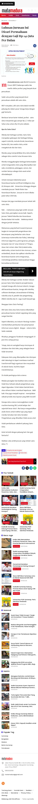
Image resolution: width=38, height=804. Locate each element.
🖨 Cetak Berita (7, 4)
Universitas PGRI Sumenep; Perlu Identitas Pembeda (27, 529)
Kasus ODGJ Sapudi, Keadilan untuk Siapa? (23, 724)
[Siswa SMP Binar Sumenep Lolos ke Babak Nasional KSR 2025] (28, 500)
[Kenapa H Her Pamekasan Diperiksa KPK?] (5, 636)
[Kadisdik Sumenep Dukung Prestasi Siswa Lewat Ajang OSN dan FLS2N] (10, 519)
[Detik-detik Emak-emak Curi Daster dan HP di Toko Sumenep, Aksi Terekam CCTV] (5, 706)
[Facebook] (23, 468)
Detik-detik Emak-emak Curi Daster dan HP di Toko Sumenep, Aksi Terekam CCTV (23, 705)
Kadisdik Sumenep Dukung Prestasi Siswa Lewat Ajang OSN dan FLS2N (9, 529)
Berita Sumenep (7, 745)
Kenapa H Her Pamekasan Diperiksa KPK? (23, 635)
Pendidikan (5, 23)
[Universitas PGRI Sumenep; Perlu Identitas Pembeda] (28, 519)
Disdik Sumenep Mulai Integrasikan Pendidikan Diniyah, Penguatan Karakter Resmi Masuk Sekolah (27, 490)
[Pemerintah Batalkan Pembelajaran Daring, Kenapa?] (10, 500)
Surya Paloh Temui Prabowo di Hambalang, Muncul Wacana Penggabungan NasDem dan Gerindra (21, 644)
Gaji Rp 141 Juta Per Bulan (15, 450)
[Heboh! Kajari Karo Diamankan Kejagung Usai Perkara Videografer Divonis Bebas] (5, 655)
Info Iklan (5, 793)
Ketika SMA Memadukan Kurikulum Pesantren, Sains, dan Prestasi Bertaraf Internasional (10, 490)
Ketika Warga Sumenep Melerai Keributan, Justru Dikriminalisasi (22, 715)
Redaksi (28, 790)
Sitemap (4, 795)
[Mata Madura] (12, 10)
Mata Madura (5, 45)
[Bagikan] (34, 45)
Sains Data (24, 453)
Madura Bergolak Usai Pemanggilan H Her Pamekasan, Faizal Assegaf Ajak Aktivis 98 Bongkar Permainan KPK (23, 626)
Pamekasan (6, 748)
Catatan (23, 522)
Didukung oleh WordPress (11, 799)
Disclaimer (14, 793)
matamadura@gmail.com (14, 775)
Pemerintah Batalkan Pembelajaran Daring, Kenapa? (9, 509)
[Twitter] (27, 468)
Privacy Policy (26, 793)
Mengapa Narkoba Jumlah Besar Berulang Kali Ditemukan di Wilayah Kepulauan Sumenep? (23, 677)
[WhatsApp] (34, 468)
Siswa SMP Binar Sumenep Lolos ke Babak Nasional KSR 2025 (27, 509)
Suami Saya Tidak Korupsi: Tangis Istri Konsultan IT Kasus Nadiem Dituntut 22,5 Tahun (23, 616)
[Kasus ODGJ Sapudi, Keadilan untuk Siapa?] (5, 725)
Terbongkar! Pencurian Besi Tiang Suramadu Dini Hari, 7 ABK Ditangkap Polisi (23, 696)
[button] (28, 10)
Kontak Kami (18, 790)
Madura (4, 742)
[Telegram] (31, 468)
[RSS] (3, 783)
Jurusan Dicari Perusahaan (11, 453)
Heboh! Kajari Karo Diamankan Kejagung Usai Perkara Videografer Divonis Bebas (23, 654)
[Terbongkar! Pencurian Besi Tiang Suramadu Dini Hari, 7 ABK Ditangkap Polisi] (5, 697)
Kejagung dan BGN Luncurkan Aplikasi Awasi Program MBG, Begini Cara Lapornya (23, 663)
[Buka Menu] (32, 10)
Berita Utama (6, 503)
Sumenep (5, 736)
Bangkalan (5, 739)
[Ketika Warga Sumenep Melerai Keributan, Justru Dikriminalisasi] (5, 716)
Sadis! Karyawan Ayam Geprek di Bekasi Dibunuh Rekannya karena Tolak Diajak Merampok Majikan (22, 687)
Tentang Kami (6, 790)
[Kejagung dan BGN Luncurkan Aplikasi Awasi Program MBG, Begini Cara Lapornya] (5, 664)
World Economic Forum (10, 455)
